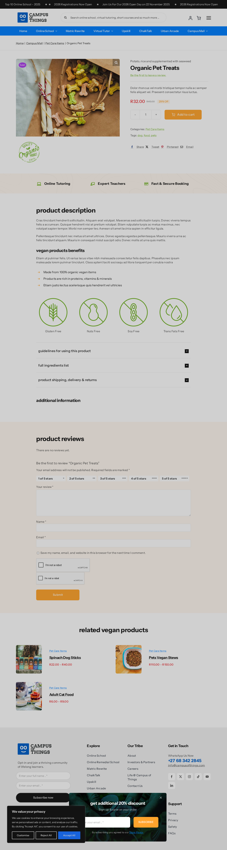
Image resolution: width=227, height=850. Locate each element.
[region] (46, 824)
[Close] (161, 797)
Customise (23, 835)
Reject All (46, 835)
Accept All (69, 835)
